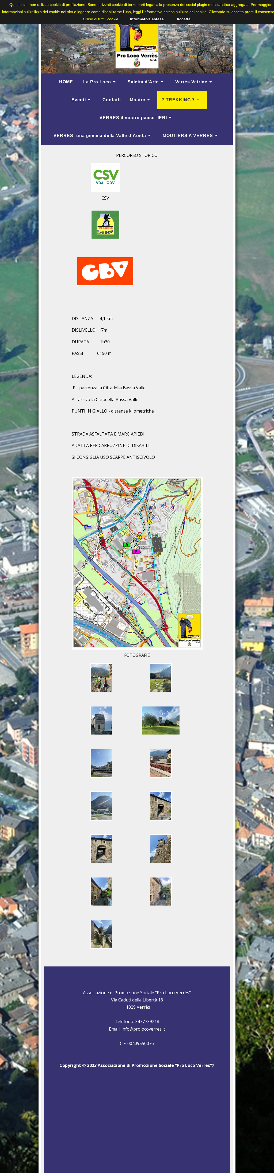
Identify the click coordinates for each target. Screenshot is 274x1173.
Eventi (78, 100)
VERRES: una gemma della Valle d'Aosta (100, 135)
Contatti (111, 100)
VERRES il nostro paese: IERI (133, 117)
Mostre (137, 100)
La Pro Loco (97, 82)
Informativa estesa (147, 19)
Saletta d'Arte (143, 82)
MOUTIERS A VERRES (188, 135)
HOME (66, 82)
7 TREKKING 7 (178, 100)
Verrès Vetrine (191, 82)
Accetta (184, 19)
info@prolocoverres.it (143, 1029)
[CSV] (105, 193)
